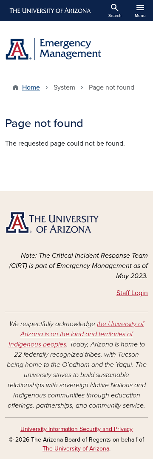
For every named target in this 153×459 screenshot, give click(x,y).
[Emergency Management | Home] (76, 49)
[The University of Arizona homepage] (49, 10)
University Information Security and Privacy (76, 429)
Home (31, 87)
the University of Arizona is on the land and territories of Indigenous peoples (76, 334)
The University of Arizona (75, 448)
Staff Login (132, 293)
